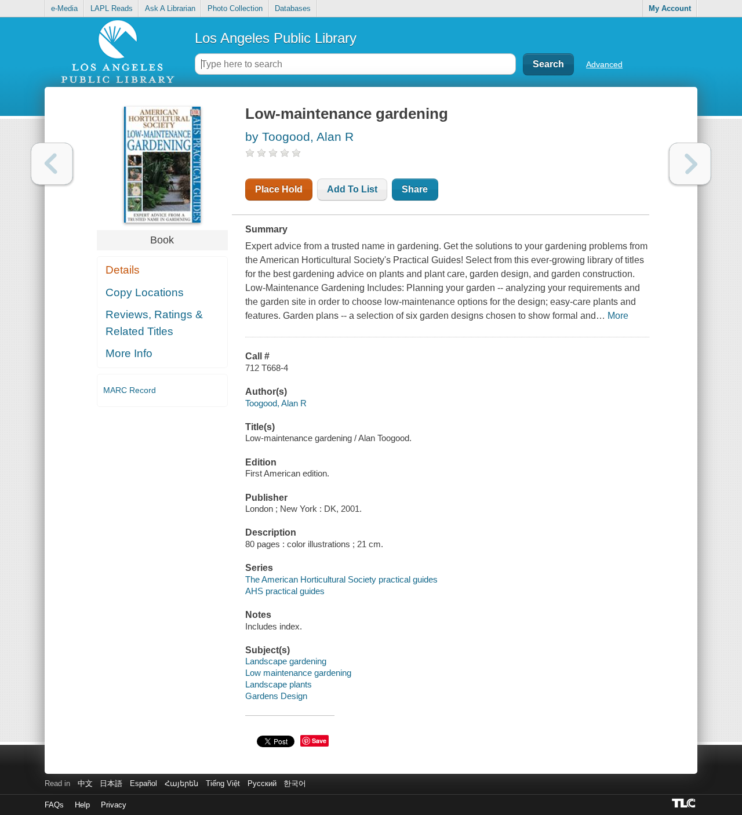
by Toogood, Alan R (299, 136)
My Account (670, 8)
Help (82, 805)
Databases (293, 8)
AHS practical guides (285, 591)
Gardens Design (276, 696)
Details (123, 270)
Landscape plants (278, 684)
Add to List (352, 189)
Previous (52, 164)
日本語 (111, 783)
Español (143, 783)
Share (415, 189)
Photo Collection (235, 8)
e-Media (64, 8)
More (618, 316)
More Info (129, 353)
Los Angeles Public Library (276, 38)
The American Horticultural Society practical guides (341, 579)
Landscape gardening (285, 661)
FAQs (54, 805)
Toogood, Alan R (276, 403)
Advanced (604, 64)
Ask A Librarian (170, 8)
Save (319, 740)
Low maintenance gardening (298, 673)
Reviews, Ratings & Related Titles (154, 322)
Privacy (113, 805)
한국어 (294, 783)
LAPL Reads (111, 8)
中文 (85, 783)
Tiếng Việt (223, 783)
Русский (262, 783)
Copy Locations (145, 292)
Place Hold (279, 189)
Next (690, 164)
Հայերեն (181, 783)
